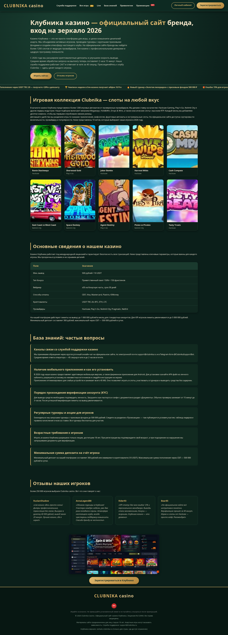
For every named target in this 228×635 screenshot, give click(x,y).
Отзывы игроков (65, 75)
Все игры (86, 5)
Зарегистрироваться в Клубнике (114, 580)
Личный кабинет (183, 5)
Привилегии (126, 5)
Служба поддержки (66, 5)
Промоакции (145, 5)
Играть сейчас (41, 75)
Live (99, 5)
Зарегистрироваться (210, 5)
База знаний (110, 5)
